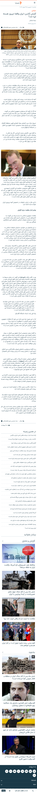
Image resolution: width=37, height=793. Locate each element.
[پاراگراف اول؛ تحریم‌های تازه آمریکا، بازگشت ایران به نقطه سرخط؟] (18, 553)
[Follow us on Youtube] (14, 771)
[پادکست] (9, 791)
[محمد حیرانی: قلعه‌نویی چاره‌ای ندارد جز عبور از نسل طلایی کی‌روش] (18, 718)
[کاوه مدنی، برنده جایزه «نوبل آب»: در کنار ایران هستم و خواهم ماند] (18, 631)
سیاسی (34, 11)
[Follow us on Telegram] (22, 771)
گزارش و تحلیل (28, 541)
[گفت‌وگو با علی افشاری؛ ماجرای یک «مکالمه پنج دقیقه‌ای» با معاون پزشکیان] (18, 691)
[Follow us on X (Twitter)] (18, 771)
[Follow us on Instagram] (6, 771)
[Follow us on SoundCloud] (10, 771)
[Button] (22, 27)
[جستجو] (32, 791)
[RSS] (30, 771)
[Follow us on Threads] (34, 775)
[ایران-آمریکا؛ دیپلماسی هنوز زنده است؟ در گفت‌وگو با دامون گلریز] (18, 745)
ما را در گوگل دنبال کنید (21, 791)
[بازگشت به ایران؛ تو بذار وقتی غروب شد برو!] (18, 607)
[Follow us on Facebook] (26, 771)
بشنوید (32, 652)
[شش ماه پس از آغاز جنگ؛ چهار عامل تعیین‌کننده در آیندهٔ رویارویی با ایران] (18, 580)
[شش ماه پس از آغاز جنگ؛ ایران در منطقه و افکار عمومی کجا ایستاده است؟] (18, 664)
